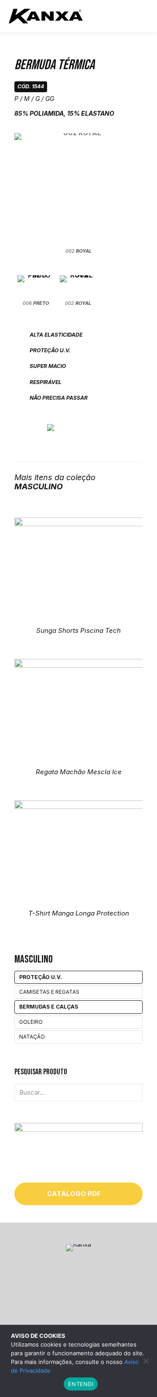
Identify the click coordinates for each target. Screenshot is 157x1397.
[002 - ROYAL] (78, 189)
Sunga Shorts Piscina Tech (78, 630)
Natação (32, 1036)
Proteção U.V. (40, 977)
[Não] (146, 1361)
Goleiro (31, 1022)
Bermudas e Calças (48, 1006)
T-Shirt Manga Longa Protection (78, 913)
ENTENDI (80, 1383)
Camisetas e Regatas (49, 992)
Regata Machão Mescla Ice (79, 772)
